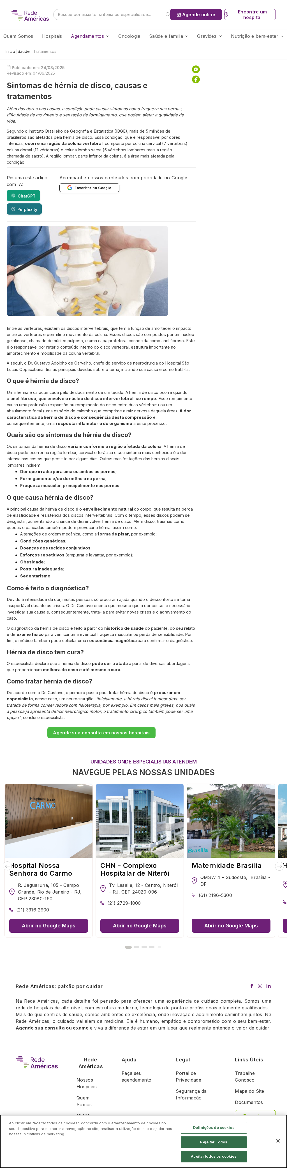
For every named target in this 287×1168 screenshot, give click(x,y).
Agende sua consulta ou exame (52, 1028)
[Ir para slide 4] (151, 947)
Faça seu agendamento (137, 1076)
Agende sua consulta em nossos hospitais (101, 732)
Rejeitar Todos (213, 1142)
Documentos (249, 1102)
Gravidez (207, 36)
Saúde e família (166, 36)
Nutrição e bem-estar (254, 36)
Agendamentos (87, 36)
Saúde (24, 51)
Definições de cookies (214, 1127)
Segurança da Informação (191, 1094)
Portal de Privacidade (188, 1076)
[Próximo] (279, 866)
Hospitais (52, 36)
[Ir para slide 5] (159, 947)
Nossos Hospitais (87, 1083)
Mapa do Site (249, 1091)
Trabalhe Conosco (245, 1076)
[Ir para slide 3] (144, 947)
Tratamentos (44, 51)
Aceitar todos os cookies (214, 1156)
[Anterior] (7, 866)
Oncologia (129, 36)
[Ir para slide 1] (128, 947)
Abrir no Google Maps (48, 926)
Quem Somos (18, 36)
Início (10, 51)
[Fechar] (278, 1141)
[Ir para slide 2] (136, 947)
